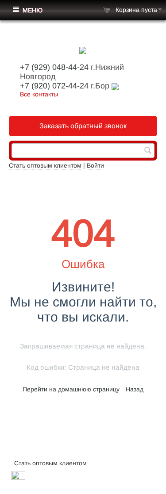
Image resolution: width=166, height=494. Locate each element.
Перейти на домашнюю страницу (71, 389)
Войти (95, 165)
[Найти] (147, 151)
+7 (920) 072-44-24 (54, 85)
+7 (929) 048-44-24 (54, 67)
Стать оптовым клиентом (45, 165)
